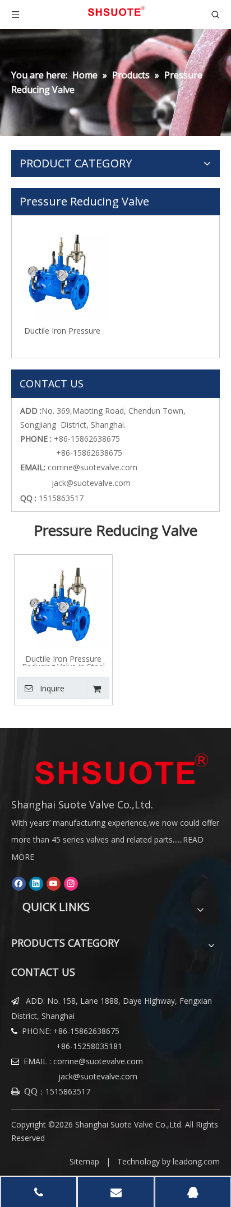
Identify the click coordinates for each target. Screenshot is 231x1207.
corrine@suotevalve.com (92, 467)
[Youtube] (54, 883)
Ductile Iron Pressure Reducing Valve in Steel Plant (62, 330)
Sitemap (84, 1161)
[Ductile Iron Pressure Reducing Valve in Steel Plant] (62, 270)
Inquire (52, 688)
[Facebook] (19, 883)
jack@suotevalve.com (89, 483)
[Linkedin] (36, 883)
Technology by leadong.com (168, 1161)
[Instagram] (71, 883)
